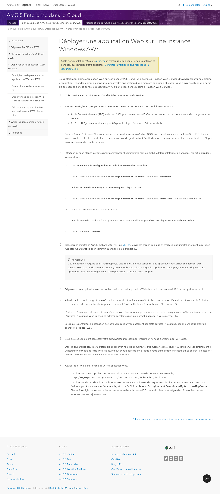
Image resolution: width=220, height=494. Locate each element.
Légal (85, 488)
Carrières (116, 459)
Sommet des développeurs (126, 474)
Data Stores (59, 4)
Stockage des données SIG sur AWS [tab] (26, 56)
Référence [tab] (16, 132)
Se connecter (193, 4)
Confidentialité (56, 488)
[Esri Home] (169, 448)
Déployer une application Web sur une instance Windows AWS (29, 98)
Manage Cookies (73, 488)
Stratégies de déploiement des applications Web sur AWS (28, 77)
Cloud (71, 4)
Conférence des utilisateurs (126, 469)
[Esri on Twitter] (166, 458)
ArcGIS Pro (65, 459)
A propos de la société (123, 454)
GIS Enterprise (19, 4)
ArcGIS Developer (69, 474)
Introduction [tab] (17, 40)
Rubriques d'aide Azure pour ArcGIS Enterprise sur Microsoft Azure (121, 22)
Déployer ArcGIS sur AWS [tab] (25, 47)
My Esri (126, 244)
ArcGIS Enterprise (68, 464)
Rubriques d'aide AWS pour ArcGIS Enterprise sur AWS (51, 22)
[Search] (179, 4)
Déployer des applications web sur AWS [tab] (26, 66)
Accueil (12, 22)
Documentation (15, 479)
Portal (38, 4)
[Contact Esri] (181, 458)
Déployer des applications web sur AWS (89, 28)
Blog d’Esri (117, 464)
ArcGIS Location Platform (72, 469)
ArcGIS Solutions (68, 479)
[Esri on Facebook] (171, 458)
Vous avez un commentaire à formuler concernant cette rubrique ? (175, 418)
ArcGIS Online (66, 454)
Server (46, 4)
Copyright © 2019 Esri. (18, 488)
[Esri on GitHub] (176, 458)
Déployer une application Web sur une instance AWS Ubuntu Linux (28, 111)
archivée (101, 60)
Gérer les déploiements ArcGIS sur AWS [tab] (26, 123)
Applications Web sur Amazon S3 (28, 88)
